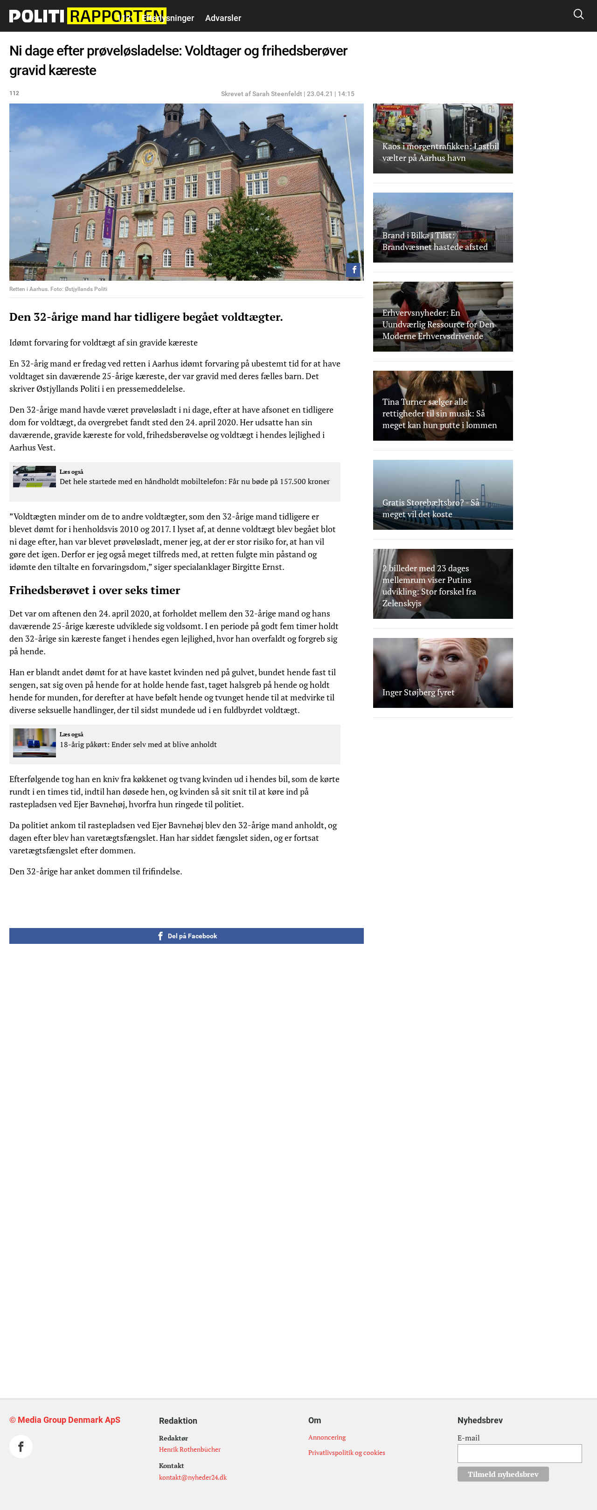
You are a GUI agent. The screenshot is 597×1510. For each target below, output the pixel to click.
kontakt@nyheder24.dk (193, 1477)
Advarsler (223, 18)
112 (124, 18)
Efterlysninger (168, 18)
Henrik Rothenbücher (190, 1449)
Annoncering (327, 1437)
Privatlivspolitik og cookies (346, 1452)
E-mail (469, 1438)
